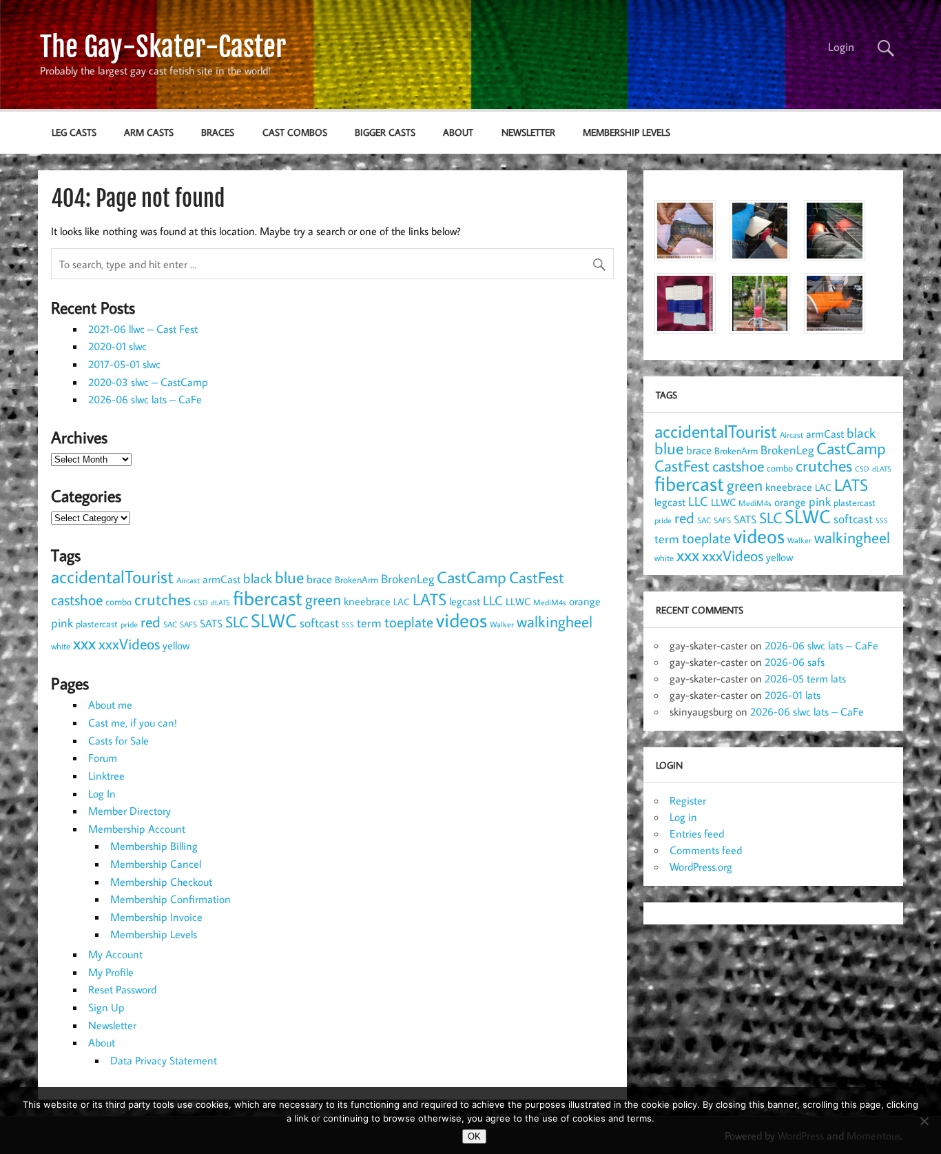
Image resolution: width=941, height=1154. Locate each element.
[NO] (924, 1121)
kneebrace (367, 601)
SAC (170, 624)
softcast (319, 623)
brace (319, 579)
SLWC (274, 620)
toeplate (408, 621)
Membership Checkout (161, 882)
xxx (84, 642)
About (458, 132)
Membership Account (136, 829)
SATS (211, 623)
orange (585, 601)
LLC (493, 600)
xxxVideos (129, 644)
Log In (102, 793)
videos (461, 620)
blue (289, 577)
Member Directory (129, 811)
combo (118, 601)
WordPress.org (701, 866)
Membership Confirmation (170, 899)
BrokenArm (356, 580)
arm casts (149, 132)
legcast (464, 601)
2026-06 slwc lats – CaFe (145, 399)
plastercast (97, 623)
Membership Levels (626, 132)
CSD (201, 602)
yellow (176, 645)
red (151, 621)
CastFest (536, 577)
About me (110, 704)
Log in (683, 817)
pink (62, 623)
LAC (401, 601)
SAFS (188, 624)
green (323, 599)
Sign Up (106, 1007)
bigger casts (385, 132)
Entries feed (697, 833)
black (257, 578)
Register (688, 800)
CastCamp (471, 577)
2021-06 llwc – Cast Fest (143, 329)
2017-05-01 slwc (124, 364)
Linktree (106, 775)
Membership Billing (154, 846)
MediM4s (549, 602)
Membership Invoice (156, 917)
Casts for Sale (118, 740)
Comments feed (706, 850)
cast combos (294, 132)
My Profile (111, 972)
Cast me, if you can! (132, 722)
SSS (348, 624)
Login (841, 46)
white (60, 646)
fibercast (267, 598)
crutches (162, 599)
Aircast (188, 579)
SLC (236, 621)
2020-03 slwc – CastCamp (148, 382)
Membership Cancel (155, 864)
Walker (502, 623)
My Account (115, 954)
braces (217, 132)
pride (129, 624)
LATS (429, 599)
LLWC (518, 601)
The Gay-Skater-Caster (163, 47)
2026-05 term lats (805, 678)
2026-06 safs (795, 662)
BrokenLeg (407, 579)
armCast (221, 579)
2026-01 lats (792, 695)
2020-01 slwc (117, 346)
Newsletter (528, 132)
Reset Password (122, 989)
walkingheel (554, 621)
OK (474, 1136)
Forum (102, 758)
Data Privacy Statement (163, 1060)
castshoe (77, 599)
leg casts (74, 132)
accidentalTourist (112, 576)
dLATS (220, 602)
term (369, 622)
